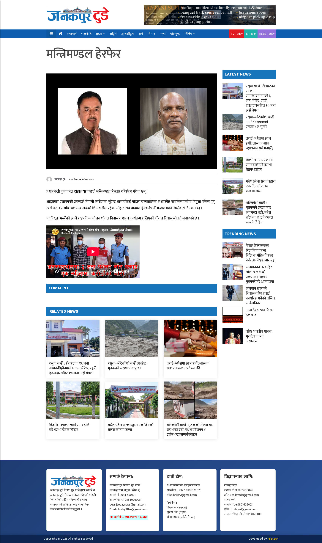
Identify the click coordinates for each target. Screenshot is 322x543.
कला (163, 34)
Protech (273, 538)
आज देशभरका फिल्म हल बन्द (259, 312)
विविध (188, 34)
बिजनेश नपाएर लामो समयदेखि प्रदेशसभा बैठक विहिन (69, 427)
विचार (151, 34)
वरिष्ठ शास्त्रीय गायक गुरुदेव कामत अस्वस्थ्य (259, 336)
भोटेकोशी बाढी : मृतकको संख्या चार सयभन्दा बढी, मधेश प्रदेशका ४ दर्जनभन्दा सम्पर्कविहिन (190, 430)
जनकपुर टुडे (60, 179)
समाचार (72, 34)
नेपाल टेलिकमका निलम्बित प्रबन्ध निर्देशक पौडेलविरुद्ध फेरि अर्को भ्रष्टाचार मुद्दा (260, 253)
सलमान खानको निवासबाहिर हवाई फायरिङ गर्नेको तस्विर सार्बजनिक (260, 295)
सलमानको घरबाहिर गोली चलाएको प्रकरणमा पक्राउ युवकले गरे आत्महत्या (260, 274)
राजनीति (86, 34)
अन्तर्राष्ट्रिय (127, 34)
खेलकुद (175, 34)
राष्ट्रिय (113, 34)
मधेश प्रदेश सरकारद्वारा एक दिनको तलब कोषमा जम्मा (130, 427)
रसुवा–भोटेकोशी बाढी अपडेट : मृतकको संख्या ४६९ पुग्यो (127, 365)
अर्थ (140, 34)
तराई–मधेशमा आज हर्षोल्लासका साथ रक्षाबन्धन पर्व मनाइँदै (188, 365)
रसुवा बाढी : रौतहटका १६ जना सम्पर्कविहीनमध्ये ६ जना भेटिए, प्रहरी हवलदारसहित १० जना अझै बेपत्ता (72, 368)
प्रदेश (99, 34)
